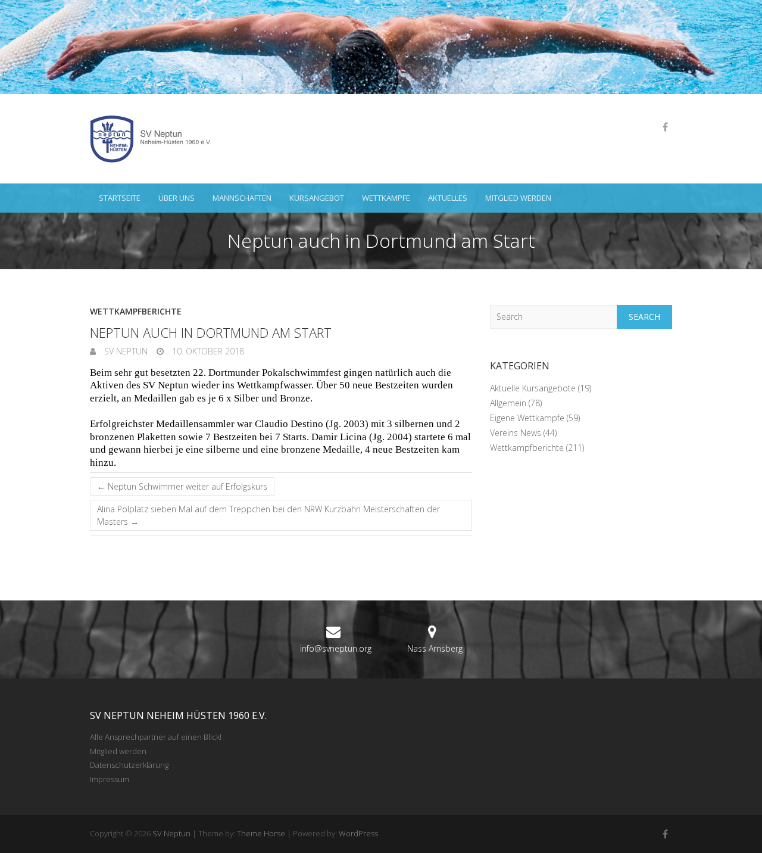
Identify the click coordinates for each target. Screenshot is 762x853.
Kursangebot (316, 197)
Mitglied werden (518, 197)
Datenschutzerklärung (129, 764)
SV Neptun (125, 351)
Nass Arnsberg (435, 648)
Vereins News (515, 432)
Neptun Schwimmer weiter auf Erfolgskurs (182, 486)
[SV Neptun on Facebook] (665, 127)
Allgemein (508, 403)
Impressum (109, 779)
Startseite (119, 197)
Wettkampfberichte (136, 311)
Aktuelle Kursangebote (533, 388)
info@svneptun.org (335, 648)
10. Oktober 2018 (207, 351)
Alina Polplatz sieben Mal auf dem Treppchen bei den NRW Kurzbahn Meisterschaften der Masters (268, 515)
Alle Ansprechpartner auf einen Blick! (155, 736)
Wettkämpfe (386, 197)
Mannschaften (242, 197)
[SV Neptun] (155, 139)
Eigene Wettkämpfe (527, 418)
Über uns (176, 197)
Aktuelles (447, 197)
